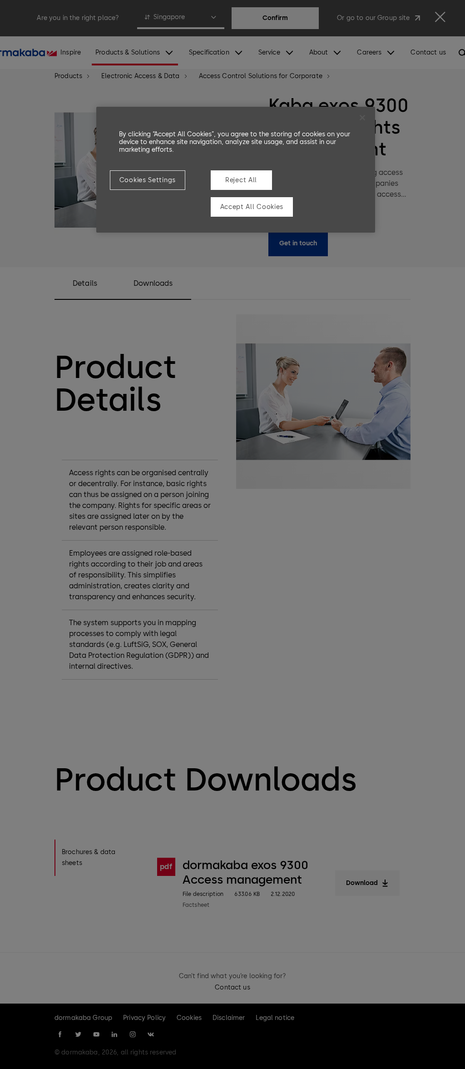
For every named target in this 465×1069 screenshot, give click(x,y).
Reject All (241, 180)
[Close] (362, 118)
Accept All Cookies (252, 207)
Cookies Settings (147, 180)
